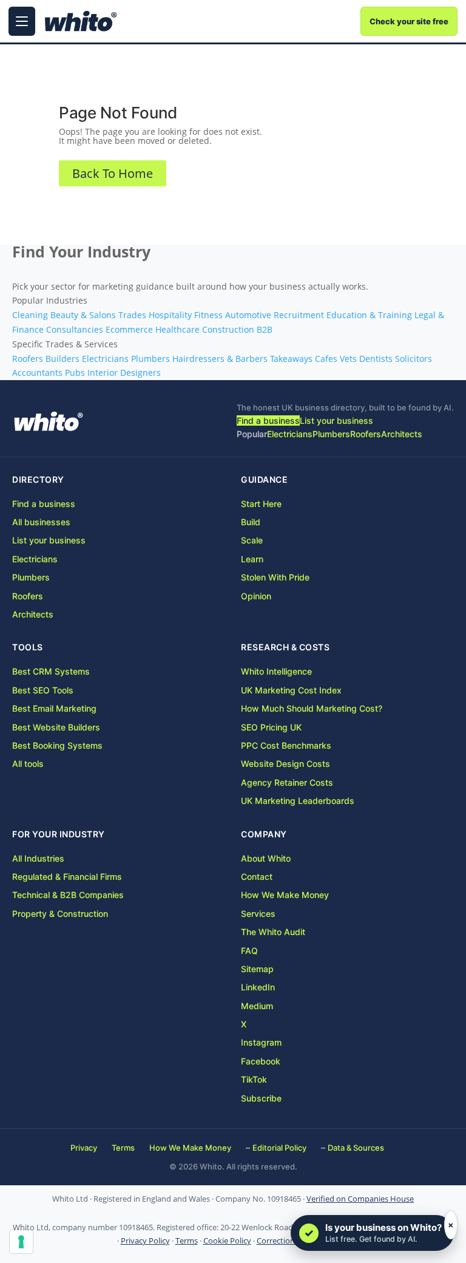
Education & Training (369, 315)
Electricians (105, 358)
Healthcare (177, 329)
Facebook (260, 1061)
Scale (252, 540)
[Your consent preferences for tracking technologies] (21, 1241)
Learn (252, 559)
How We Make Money (285, 895)
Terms (123, 1147)
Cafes (326, 358)
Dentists (376, 358)
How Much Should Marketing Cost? (311, 708)
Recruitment (299, 315)
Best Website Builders (56, 727)
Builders (62, 358)
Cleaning (30, 315)
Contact (256, 876)
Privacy (83, 1147)
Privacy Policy (145, 1241)
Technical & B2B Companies (68, 895)
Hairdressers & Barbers (220, 358)
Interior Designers (124, 372)
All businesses (41, 522)
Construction (228, 329)
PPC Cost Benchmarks (286, 745)
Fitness (208, 315)
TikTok (254, 1079)
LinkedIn (258, 987)
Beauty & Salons (83, 315)
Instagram (261, 1042)
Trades (132, 315)
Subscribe (261, 1098)
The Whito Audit (273, 932)
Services (258, 913)
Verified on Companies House (360, 1199)
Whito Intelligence (276, 671)
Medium (257, 1006)
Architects (401, 434)
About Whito (266, 858)
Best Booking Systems (57, 745)
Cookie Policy (227, 1241)
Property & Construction (60, 913)
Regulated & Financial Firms (67, 876)
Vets (348, 358)
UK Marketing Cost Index (291, 690)
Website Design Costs (285, 763)
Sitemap (257, 969)
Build (250, 522)
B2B (264, 329)
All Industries (38, 858)
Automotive (248, 315)
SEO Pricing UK (271, 727)
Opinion (256, 596)
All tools (28, 763)
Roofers (27, 358)
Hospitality (170, 315)
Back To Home (112, 173)
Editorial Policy (279, 1147)
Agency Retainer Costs (287, 782)
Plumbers (150, 358)
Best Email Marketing (54, 708)
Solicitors (413, 358)
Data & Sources (356, 1147)
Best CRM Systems (51, 671)
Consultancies (74, 329)
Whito (48, 421)
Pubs (75, 372)
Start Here (261, 504)
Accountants (37, 372)
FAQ (249, 950)
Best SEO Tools (42, 690)
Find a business (268, 420)
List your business (336, 420)
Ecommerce (129, 329)
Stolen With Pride (275, 577)
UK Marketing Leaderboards (297, 800)
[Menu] (21, 21)
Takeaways (291, 358)
